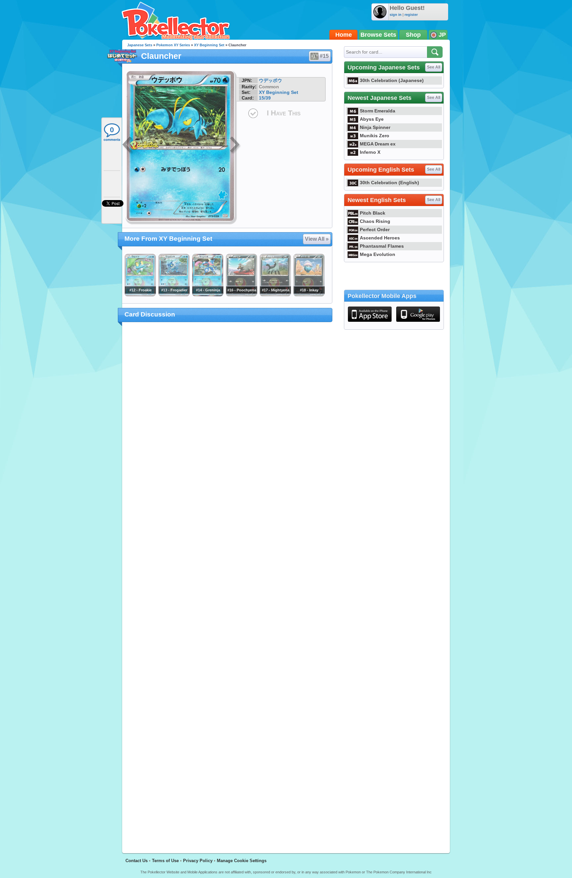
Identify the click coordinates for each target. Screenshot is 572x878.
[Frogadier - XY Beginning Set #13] (174, 295)
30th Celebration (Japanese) (392, 80)
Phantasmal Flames (382, 246)
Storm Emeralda (377, 110)
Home (343, 34)
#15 (324, 56)
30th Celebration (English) (389, 182)
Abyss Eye (372, 119)
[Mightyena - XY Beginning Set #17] (275, 295)
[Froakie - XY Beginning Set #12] (140, 295)
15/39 (265, 98)
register (411, 15)
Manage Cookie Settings (241, 860)
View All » (317, 239)
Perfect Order (375, 229)
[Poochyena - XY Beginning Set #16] (241, 295)
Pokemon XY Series (173, 45)
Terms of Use (165, 860)
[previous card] (127, 145)
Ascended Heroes (380, 237)
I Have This (284, 113)
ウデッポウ (270, 80)
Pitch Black (372, 213)
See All (433, 67)
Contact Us (136, 860)
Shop (413, 34)
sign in (396, 15)
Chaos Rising (375, 221)
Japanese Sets (139, 45)
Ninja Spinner (375, 127)
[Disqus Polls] (227, 413)
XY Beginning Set (209, 45)
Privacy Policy (198, 860)
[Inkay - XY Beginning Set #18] (309, 295)
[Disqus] (227, 583)
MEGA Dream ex (378, 143)
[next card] (235, 145)
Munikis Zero (374, 135)
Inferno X (370, 152)
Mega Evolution (377, 254)
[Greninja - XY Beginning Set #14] (207, 295)
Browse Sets (378, 34)
